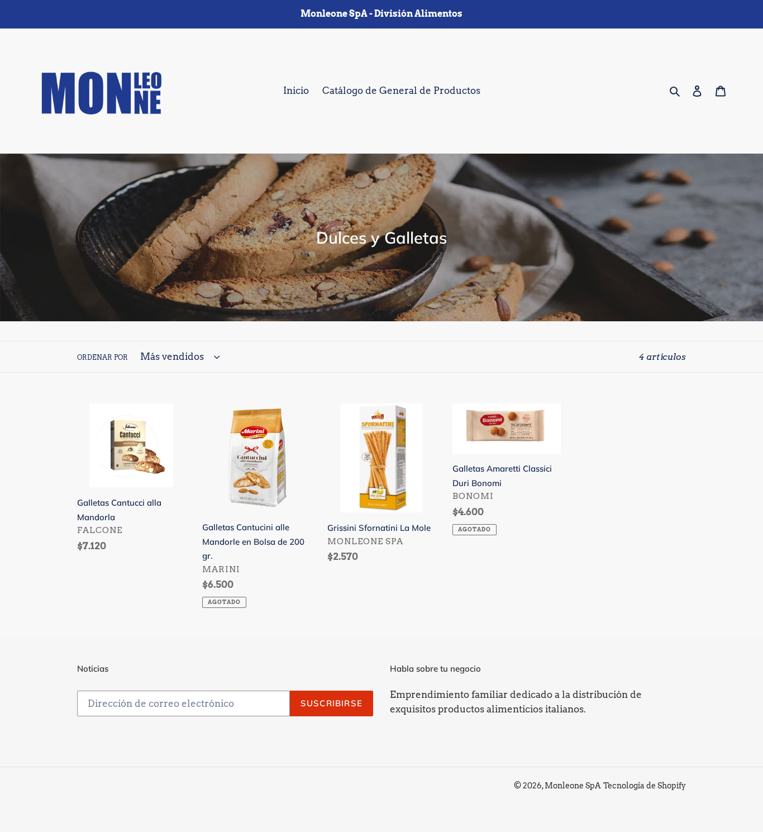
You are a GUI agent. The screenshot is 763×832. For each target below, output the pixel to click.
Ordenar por (102, 357)
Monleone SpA (573, 785)
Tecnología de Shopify (644, 785)
